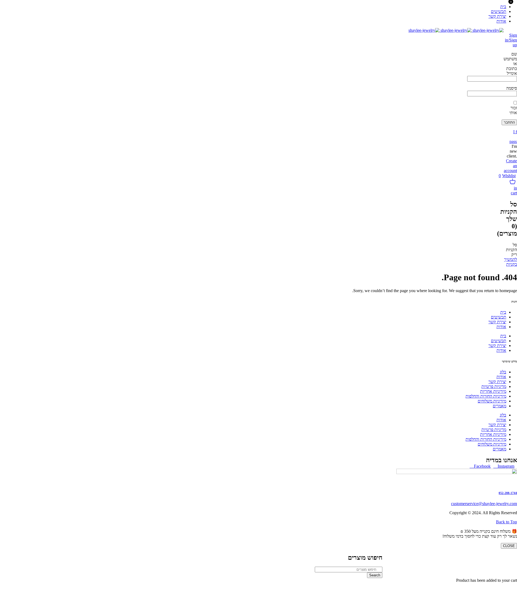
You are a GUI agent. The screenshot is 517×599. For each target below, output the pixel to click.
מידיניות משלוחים (492, 401)
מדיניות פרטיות (493, 386)
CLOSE (509, 546)
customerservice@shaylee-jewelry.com (484, 503)
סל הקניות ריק (511, 250)
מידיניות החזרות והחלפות (486, 396)
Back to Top (506, 522)
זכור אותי (513, 110)
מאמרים (499, 406)
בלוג (503, 372)
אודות (501, 326)
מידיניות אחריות (493, 391)
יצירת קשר (497, 322)
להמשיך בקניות (510, 262)
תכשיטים (498, 317)
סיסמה (511, 88)
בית (503, 312)
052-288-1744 (508, 493)
